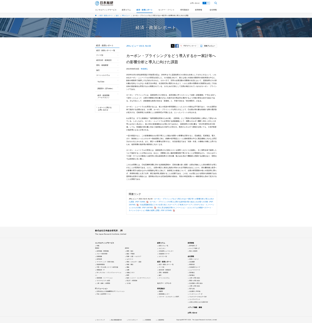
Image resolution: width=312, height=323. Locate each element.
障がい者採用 (193, 251)
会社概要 (192, 261)
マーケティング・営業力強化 (105, 261)
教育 (128, 275)
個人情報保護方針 (116, 320)
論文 (117, 15)
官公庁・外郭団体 (132, 280)
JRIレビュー (126, 15)
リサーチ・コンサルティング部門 (169, 296)
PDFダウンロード (190, 46)
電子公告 (192, 288)
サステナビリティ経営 (103, 280)
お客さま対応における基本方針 (198, 302)
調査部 (161, 291)
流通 (128, 270)
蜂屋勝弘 (144, 69)
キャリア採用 (193, 248)
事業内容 (192, 264)
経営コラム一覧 (163, 245)
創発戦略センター (164, 294)
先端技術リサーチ (164, 253)
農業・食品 (130, 251)
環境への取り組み (194, 280)
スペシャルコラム (164, 278)
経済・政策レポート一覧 (105, 50)
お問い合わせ (195, 3)
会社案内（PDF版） (195, 291)
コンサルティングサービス (106, 10)
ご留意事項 (160, 320)
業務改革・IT (101, 270)
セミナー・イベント (166, 10)
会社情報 (213, 10)
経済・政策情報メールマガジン (103, 96)
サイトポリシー (133, 320)
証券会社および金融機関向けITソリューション (111, 291)
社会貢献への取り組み (196, 283)
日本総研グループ (194, 267)
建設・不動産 (131, 253)
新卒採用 (192, 245)
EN (208, 3)
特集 (98, 245)
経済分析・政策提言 (165, 270)
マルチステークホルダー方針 (198, 296)
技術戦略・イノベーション (105, 278)
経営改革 (99, 259)
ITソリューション (101, 288)
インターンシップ (194, 294)
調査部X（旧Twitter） (106, 88)
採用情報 (198, 10)
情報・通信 (130, 264)
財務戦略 (99, 256)
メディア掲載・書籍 (195, 307)
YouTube (101, 82)
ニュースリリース (194, 270)
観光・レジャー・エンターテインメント (139, 278)
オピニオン (162, 248)
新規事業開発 (101, 264)
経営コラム (126, 10)
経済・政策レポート (144, 10)
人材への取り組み (194, 278)
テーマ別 (161, 267)
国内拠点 (192, 272)
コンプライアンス (194, 299)
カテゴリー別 (163, 256)
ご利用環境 (147, 320)
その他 (129, 283)
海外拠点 (192, 275)
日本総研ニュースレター (166, 251)
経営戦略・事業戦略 (103, 251)
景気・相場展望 (163, 272)
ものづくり (130, 259)
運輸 (128, 267)
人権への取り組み (194, 286)
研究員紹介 (184, 10)
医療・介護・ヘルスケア (134, 256)
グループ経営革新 (102, 253)
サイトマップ (101, 320)
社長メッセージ (194, 259)
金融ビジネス (131, 272)
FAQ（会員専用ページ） (104, 294)
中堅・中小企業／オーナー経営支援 (107, 267)
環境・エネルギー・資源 (134, 261)
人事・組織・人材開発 (103, 283)
